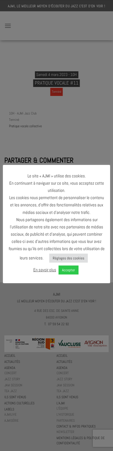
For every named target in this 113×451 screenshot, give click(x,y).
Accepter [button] (68, 270)
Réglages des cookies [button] (68, 258)
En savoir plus (44, 269)
